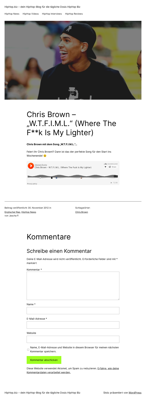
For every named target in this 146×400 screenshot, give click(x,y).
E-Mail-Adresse (37, 318)
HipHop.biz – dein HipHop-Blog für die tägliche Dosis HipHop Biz (42, 6)
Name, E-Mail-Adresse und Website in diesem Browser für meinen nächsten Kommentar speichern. (74, 349)
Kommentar (34, 269)
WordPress (135, 392)
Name (31, 304)
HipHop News (28, 212)
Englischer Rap (12, 212)
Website (31, 332)
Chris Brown (81, 212)
